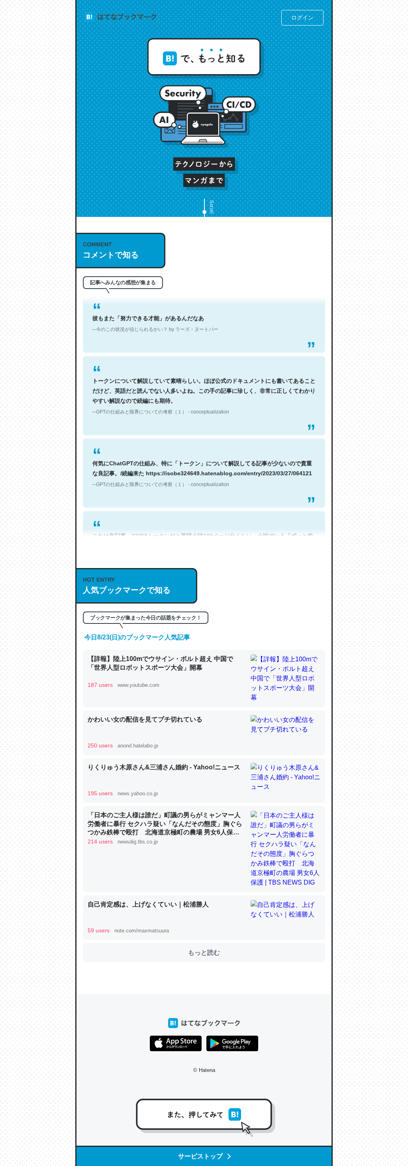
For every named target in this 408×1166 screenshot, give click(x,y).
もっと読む (204, 952)
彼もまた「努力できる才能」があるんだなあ (155, 309)
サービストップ (200, 1156)
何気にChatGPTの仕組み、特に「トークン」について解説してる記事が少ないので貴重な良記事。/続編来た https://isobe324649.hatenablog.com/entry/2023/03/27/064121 (202, 459)
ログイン (302, 17)
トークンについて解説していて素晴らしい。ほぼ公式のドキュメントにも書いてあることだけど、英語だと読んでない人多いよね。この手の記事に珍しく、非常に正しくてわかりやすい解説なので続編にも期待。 (204, 382)
